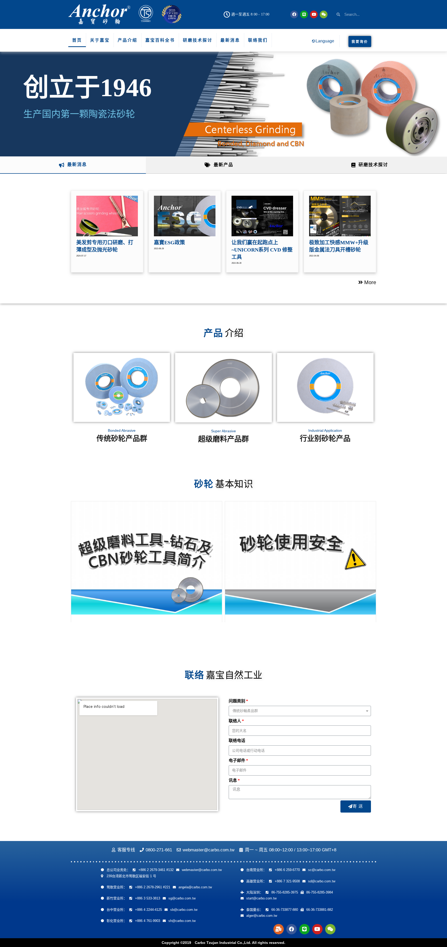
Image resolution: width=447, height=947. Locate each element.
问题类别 (237, 701)
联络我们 (258, 40)
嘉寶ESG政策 (169, 242)
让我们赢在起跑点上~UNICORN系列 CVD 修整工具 (262, 250)
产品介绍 (127, 40)
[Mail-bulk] (278, 929)
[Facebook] (294, 14)
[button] (359, 41)
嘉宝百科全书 (160, 40)
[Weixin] (323, 14)
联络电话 (237, 740)
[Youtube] (314, 14)
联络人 (235, 721)
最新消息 (230, 40)
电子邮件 (237, 760)
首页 (77, 40)
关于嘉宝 (100, 40)
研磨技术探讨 (197, 40)
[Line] (304, 14)
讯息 (233, 780)
